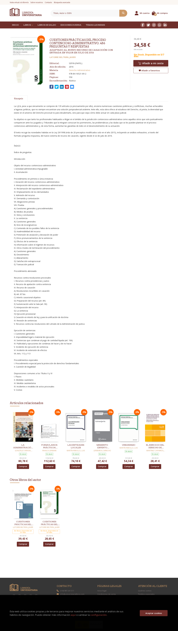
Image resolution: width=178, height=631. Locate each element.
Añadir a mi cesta (153, 63)
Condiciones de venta (106, 594)
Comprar (23, 466)
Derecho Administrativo (79, 70)
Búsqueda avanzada (62, 2)
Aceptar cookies (153, 613)
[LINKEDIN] (165, 25)
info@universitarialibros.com (72, 594)
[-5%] (23, 425)
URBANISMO (128, 445)
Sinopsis (18, 98)
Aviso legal (101, 590)
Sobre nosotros (36, 2)
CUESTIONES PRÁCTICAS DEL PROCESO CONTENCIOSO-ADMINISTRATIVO (23, 523)
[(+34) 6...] (159, 25)
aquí (73, 614)
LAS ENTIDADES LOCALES (75, 446)
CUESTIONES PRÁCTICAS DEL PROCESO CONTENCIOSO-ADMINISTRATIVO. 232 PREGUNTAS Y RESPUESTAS (49, 523)
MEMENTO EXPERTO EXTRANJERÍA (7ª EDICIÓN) (102, 446)
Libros (27, 25)
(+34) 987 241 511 (67, 590)
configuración (98, 614)
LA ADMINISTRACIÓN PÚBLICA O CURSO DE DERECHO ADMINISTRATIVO (23, 446)
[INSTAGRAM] (154, 25)
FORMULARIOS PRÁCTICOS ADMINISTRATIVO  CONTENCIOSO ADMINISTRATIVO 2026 (49, 446)
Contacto (48, 2)
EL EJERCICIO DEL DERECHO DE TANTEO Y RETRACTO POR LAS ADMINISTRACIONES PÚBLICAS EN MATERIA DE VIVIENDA (155, 446)
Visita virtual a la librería (19, 2)
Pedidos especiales (146, 594)
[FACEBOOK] (142, 25)
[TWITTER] (148, 25)
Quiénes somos (144, 590)
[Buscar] (123, 13)
